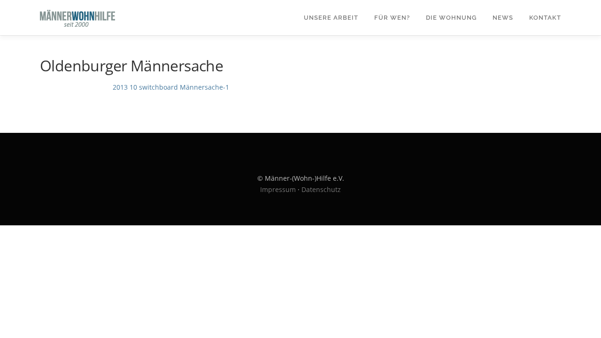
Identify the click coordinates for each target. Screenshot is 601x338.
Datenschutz (321, 189)
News (503, 17)
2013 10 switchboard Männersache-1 (171, 87)
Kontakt (545, 17)
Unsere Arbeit (331, 17)
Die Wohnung (451, 17)
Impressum (278, 189)
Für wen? (392, 17)
